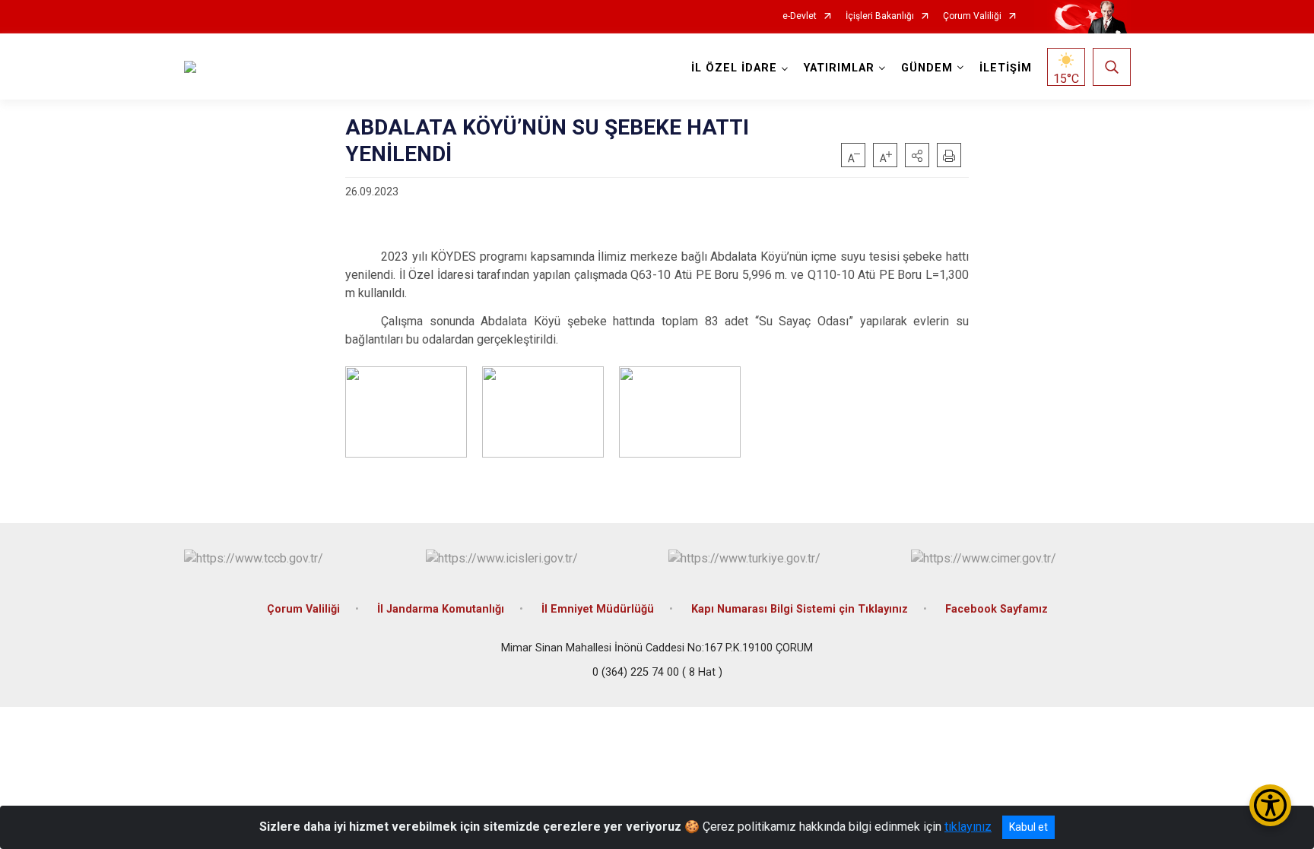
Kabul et (1028, 827)
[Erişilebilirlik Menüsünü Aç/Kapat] (1270, 805)
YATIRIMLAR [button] (839, 68)
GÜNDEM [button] (927, 68)
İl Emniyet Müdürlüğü (597, 609)
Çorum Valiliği (972, 16)
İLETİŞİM (1005, 68)
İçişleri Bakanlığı (880, 16)
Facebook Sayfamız (996, 609)
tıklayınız (968, 826)
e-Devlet (799, 16)
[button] (917, 155)
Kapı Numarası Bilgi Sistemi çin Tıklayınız (799, 609)
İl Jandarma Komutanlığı (440, 609)
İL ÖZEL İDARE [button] (734, 68)
